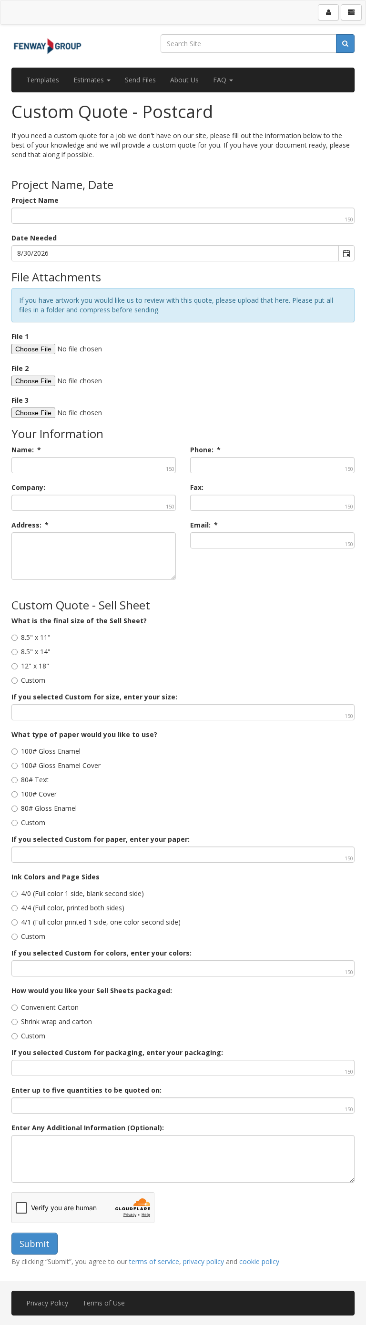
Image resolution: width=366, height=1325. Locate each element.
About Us (184, 79)
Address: (30, 524)
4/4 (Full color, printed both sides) (72, 907)
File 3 (20, 400)
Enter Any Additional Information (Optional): (87, 1127)
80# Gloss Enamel (49, 808)
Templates (42, 79)
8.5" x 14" (36, 651)
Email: (204, 524)
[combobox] (175, 253)
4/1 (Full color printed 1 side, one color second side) (101, 922)
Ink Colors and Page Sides (55, 876)
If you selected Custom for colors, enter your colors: (101, 952)
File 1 (20, 336)
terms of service (154, 1261)
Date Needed (34, 237)
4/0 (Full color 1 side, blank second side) (82, 893)
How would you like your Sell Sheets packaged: (91, 990)
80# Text (35, 779)
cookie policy (259, 1261)
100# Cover (39, 793)
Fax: (196, 487)
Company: (28, 487)
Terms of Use (103, 1302)
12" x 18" (35, 665)
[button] (346, 253)
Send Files (140, 79)
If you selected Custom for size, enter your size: (94, 696)
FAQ (220, 79)
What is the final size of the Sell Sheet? (79, 620)
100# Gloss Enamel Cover (61, 765)
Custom (33, 680)
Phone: (205, 449)
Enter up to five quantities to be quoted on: (86, 1090)
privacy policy (203, 1261)
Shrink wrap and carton (56, 1021)
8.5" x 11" (36, 637)
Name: (26, 449)
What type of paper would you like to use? (84, 734)
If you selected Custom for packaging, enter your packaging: (117, 1052)
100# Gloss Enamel (51, 751)
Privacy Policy (47, 1302)
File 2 (20, 368)
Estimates (89, 79)
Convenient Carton (50, 1007)
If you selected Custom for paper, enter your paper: (100, 839)
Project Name (35, 200)
